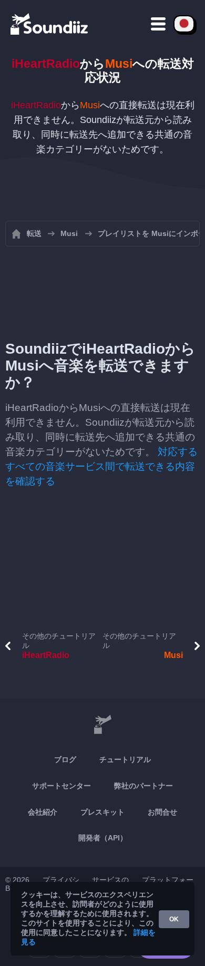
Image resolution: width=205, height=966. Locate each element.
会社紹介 (42, 812)
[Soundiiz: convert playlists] (102, 724)
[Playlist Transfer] (50, 23)
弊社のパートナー (143, 786)
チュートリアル (125, 759)
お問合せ (162, 812)
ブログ (65, 759)
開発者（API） (102, 838)
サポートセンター (61, 786)
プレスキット (102, 812)
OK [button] (174, 919)
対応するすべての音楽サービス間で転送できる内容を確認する (101, 466)
